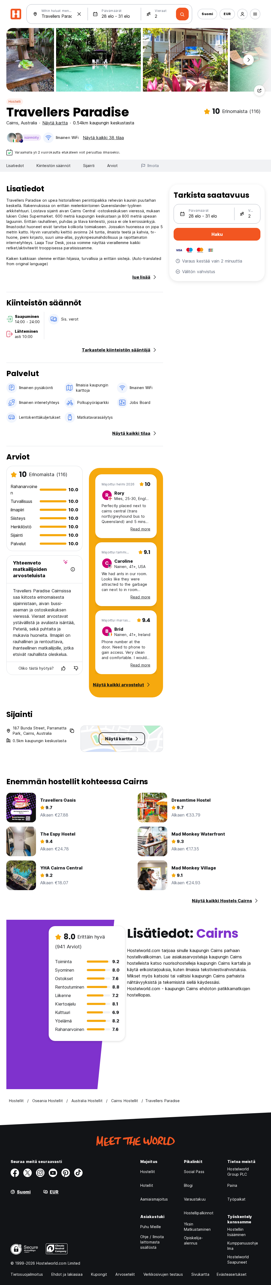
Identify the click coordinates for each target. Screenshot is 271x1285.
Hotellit (146, 1185)
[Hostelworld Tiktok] (78, 1173)
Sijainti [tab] (88, 165)
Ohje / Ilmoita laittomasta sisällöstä (152, 1242)
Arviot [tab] (112, 165)
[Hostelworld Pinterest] (65, 1173)
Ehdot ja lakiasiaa (67, 1274)
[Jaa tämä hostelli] (259, 90)
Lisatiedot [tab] (15, 165)
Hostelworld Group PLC (238, 1171)
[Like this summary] (63, 668)
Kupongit (99, 1274)
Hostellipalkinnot (199, 1213)
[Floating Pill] (248, 60)
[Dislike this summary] (76, 668)
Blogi (188, 1185)
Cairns (12, 122)
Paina (232, 1185)
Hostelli (14, 101)
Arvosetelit (125, 1274)
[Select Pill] (242, 14)
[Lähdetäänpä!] (182, 14)
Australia (29, 122)
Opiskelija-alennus (193, 1240)
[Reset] (79, 14)
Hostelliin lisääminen (236, 1232)
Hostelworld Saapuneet (238, 1259)
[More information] (73, 569)
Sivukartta (200, 1274)
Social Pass (194, 1171)
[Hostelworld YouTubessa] (53, 1173)
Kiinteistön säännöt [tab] (53, 165)
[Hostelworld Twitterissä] (27, 1173)
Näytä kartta (55, 122)
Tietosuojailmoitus (27, 1274)
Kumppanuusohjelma (242, 1246)
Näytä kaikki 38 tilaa (103, 137)
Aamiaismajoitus (154, 1199)
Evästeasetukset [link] (232, 1274)
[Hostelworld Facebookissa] (15, 1173)
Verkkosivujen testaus (163, 1274)
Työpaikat (236, 1199)
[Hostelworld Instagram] (40, 1173)
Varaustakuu (195, 1199)
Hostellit (147, 1171)
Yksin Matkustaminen (197, 1227)
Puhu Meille (150, 1226)
